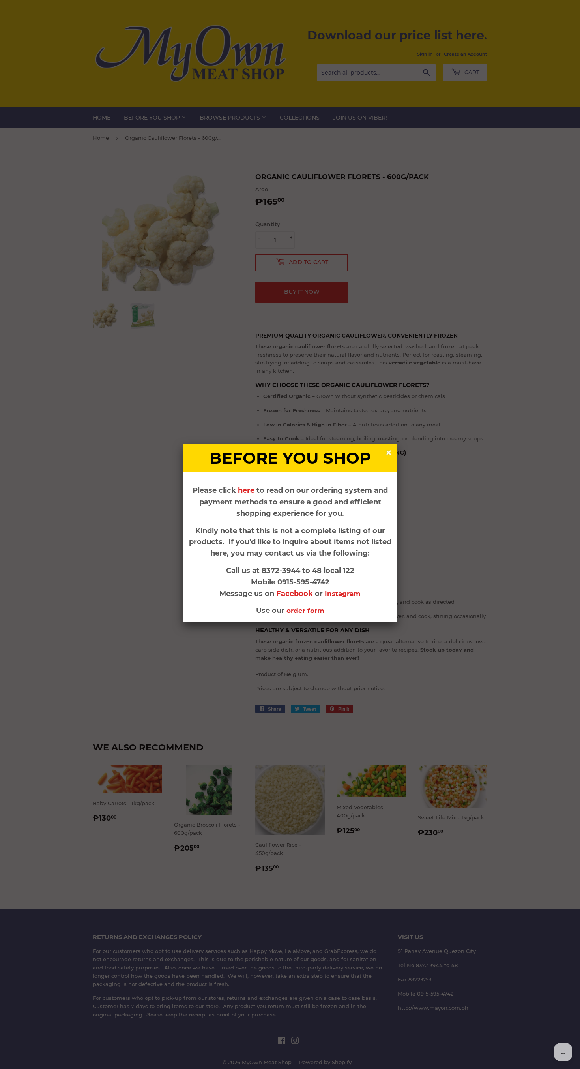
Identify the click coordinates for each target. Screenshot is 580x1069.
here (246, 490)
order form (305, 610)
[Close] (389, 453)
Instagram (343, 593)
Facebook (295, 593)
